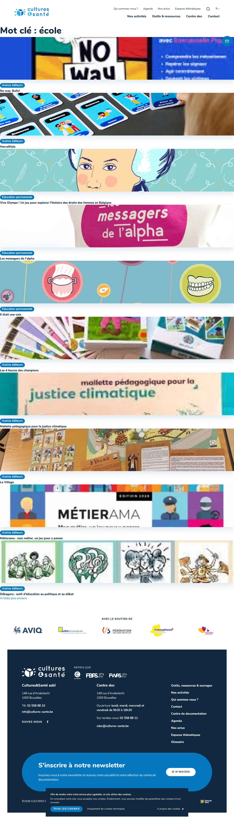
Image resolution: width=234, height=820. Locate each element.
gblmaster (208, 9)
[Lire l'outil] (117, 58)
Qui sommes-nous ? (126, 9)
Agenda (148, 9)
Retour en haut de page (226, 29)
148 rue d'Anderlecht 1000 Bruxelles (36, 695)
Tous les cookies (66, 809)
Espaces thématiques (188, 9)
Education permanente (17, 197)
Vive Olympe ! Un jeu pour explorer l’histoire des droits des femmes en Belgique (55, 202)
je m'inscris (181, 772)
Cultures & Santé (43, 671)
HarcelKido (7, 146)
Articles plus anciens (13, 598)
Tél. (33, 705)
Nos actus (164, 9)
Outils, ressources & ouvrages (191, 685)
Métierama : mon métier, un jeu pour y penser (31, 538)
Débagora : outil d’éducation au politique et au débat (37, 594)
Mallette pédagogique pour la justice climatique (33, 426)
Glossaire (177, 742)
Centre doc (194, 16)
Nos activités (136, 16)
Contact (213, 16)
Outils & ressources (166, 16)
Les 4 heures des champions (19, 370)
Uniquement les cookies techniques (106, 809)
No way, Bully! (10, 91)
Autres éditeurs (12, 85)
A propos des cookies (168, 809)
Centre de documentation (188, 713)
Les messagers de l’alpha (17, 258)
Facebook (47, 721)
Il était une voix (10, 314)
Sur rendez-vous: (117, 718)
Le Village (7, 482)
